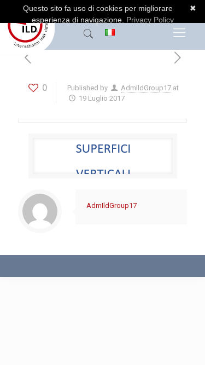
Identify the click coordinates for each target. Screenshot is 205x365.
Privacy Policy (150, 19)
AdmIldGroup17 (146, 88)
